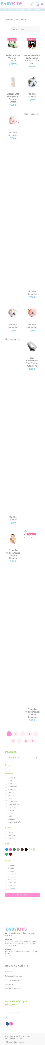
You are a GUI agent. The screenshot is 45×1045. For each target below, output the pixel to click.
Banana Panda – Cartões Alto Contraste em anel (32, 59)
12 (26, 741)
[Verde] (14, 849)
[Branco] (30, 849)
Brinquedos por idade (22, 9)
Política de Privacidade (13, 976)
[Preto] (26, 849)
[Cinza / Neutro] (18, 849)
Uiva (20, 1038)
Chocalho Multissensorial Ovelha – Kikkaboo (31, 713)
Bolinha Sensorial (32, 95)
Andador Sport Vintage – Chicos (13, 57)
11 (19, 741)
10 (13, 741)
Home (3, 9)
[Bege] (34, 849)
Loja (10, 9)
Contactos (9, 984)
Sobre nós (9, 971)
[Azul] (6, 849)
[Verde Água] (6, 854)
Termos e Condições (12, 980)
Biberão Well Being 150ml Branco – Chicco (13, 98)
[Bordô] (10, 854)
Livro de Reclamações (13, 988)
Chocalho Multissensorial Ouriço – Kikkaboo (12, 554)
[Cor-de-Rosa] (10, 849)
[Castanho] (22, 849)
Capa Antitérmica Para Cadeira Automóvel (32, 362)
